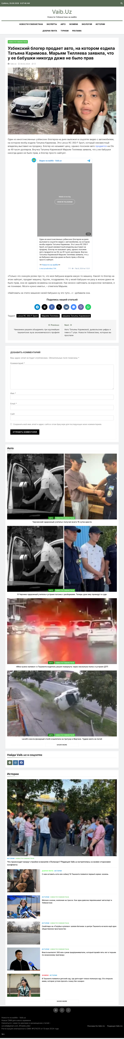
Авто (63, 24)
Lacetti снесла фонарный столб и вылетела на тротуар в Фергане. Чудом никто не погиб (62, 739)
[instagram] (16, 762)
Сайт (12, 414)
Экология (87, 24)
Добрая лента (50, 31)
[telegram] (10, 762)
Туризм (65, 31)
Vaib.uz (62, 11)
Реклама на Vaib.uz (96, 1026)
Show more (62, 745)
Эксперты (51, 24)
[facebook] (22, 762)
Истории (100, 24)
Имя (13, 393)
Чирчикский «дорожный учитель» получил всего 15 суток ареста (62, 522)
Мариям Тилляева (50, 316)
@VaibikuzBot (24, 1026)
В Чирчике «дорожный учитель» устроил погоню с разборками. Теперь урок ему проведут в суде (62, 594)
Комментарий (17, 363)
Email (13, 403)
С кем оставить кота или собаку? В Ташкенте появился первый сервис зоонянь (75, 874)
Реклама (76, 31)
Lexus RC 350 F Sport (28, 316)
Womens (73, 24)
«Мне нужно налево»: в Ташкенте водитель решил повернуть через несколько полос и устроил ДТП (62, 666)
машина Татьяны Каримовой (76, 316)
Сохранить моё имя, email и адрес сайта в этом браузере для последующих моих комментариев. (57, 424)
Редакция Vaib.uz (115, 1026)
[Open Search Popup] (122, 3)
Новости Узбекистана (31, 24)
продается (101, 146)
